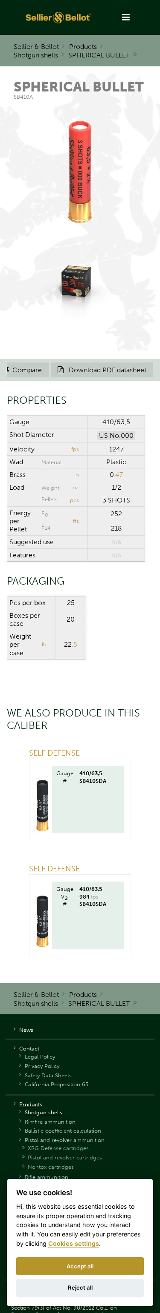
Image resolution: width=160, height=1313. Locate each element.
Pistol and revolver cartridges (65, 1157)
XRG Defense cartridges (58, 1148)
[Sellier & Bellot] (58, 17)
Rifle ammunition (46, 1177)
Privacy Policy (42, 1066)
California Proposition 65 (56, 1084)
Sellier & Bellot (36, 47)
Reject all (80, 1287)
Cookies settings (73, 1243)
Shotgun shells (36, 55)
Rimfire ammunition (50, 1122)
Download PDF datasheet (102, 370)
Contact (29, 1048)
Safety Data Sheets (48, 1075)
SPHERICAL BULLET (99, 55)
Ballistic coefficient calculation (63, 1130)
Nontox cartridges (51, 1167)
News (26, 1030)
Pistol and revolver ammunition (65, 1140)
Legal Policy (40, 1056)
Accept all (80, 1266)
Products (83, 47)
